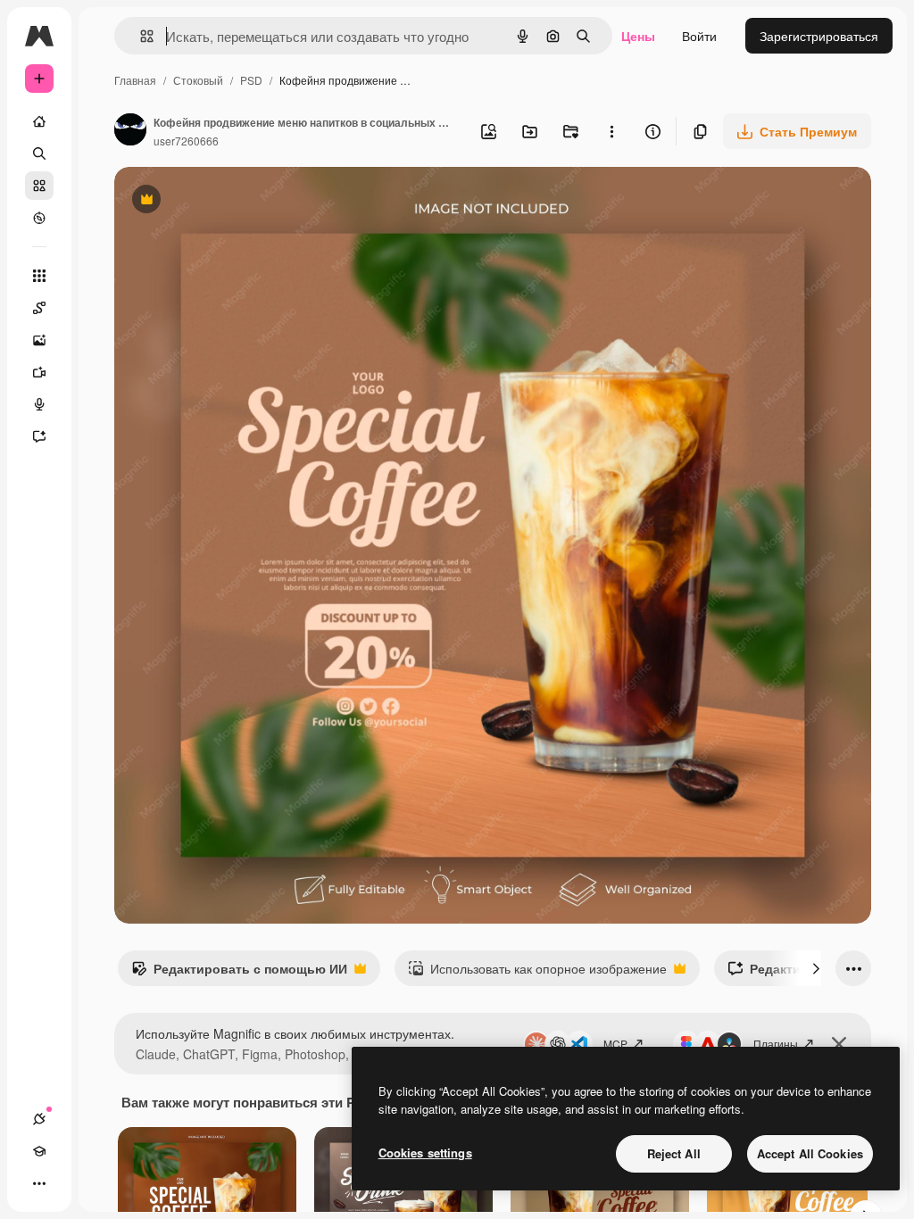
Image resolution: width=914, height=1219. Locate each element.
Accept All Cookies (810, 1153)
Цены (638, 36)
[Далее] (816, 968)
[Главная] (39, 121)
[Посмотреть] (39, 217)
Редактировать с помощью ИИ (239, 972)
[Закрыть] (839, 1044)
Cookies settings (425, 1152)
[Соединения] (39, 1119)
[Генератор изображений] (39, 340)
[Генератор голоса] (39, 404)
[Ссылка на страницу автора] (130, 131)
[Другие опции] (611, 131)
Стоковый (198, 79)
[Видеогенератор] (39, 372)
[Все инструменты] (39, 275)
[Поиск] (39, 153)
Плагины (775, 1043)
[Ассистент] (39, 436)
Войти (699, 36)
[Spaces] (39, 308)
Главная (135, 79)
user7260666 (186, 140)
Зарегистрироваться (819, 36)
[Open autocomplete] (139, 36)
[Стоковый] (39, 185)
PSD (251, 79)
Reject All (674, 1153)
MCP (615, 1043)
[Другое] (39, 1183)
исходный (234, 201)
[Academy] (39, 1151)
